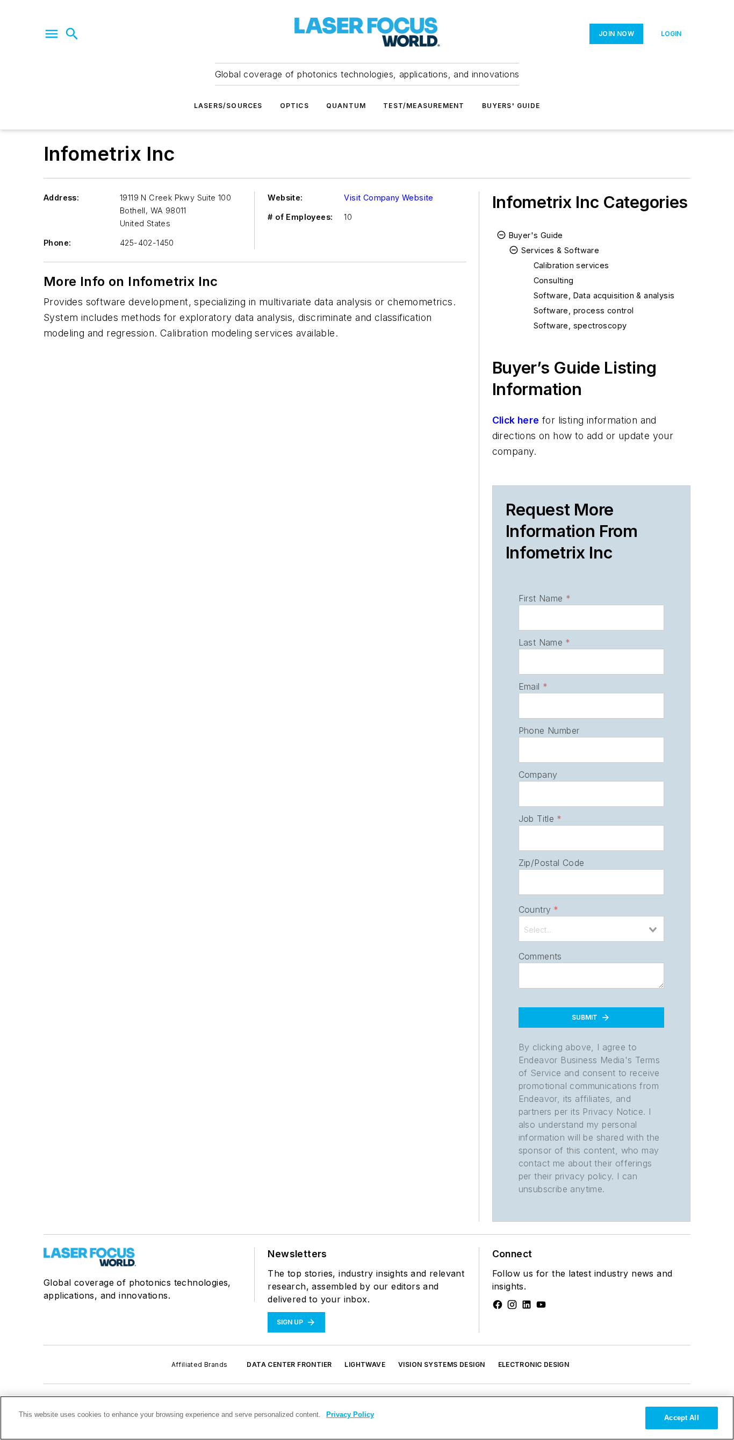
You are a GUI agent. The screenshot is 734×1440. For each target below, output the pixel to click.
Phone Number (549, 730)
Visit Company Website (388, 197)
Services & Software (560, 250)
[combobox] (591, 929)
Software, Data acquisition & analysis (604, 295)
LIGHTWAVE (364, 1364)
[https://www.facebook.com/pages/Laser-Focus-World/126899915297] (497, 1304)
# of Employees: (300, 216)
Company (538, 774)
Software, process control (584, 310)
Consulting (554, 280)
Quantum (346, 106)
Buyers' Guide (511, 106)
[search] (72, 34)
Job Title (540, 818)
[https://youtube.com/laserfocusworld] (541, 1304)
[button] (52, 34)
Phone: (57, 242)
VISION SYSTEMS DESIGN (441, 1364)
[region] (367, 1418)
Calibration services (571, 265)
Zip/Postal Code (552, 862)
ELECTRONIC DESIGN (534, 1364)
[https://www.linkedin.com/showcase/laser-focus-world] (526, 1304)
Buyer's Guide (536, 235)
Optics (294, 106)
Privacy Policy (350, 1414)
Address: (61, 197)
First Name (545, 598)
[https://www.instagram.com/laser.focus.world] (512, 1304)
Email (533, 686)
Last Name (545, 642)
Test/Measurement (423, 106)
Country (539, 909)
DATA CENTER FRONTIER (289, 1364)
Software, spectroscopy (580, 325)
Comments (540, 956)
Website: (285, 197)
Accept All (681, 1418)
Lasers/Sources (228, 106)
